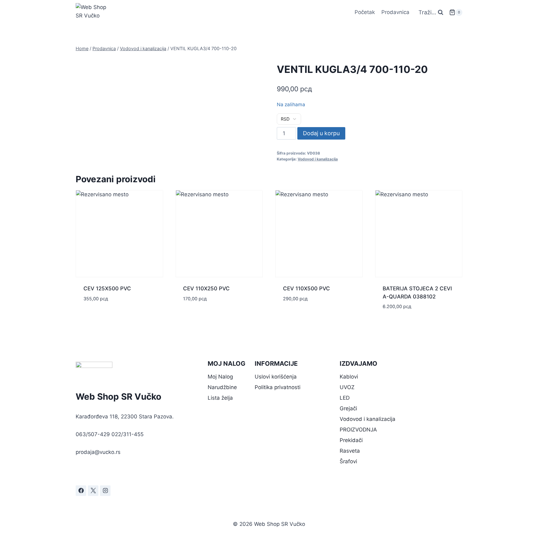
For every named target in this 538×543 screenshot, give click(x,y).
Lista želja (220, 398)
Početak (365, 12)
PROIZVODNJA (358, 429)
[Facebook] (81, 490)
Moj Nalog (220, 377)
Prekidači (351, 440)
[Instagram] (105, 490)
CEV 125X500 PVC (107, 288)
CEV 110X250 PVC (206, 288)
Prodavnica (395, 12)
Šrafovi (348, 461)
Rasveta (350, 451)
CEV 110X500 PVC (306, 288)
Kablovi (349, 377)
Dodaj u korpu (321, 133)
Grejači (348, 408)
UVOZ (347, 387)
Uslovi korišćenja (276, 377)
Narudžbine (222, 387)
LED (345, 398)
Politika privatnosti (277, 387)
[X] (93, 490)
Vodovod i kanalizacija (318, 159)
